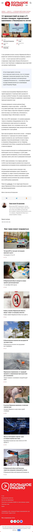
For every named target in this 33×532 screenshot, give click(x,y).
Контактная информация (8, 500)
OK (19, 530)
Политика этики (5, 504)
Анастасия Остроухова (16, 203)
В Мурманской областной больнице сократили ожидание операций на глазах (15, 469)
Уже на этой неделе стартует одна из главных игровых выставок (14, 437)
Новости (6, 34)
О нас (3, 496)
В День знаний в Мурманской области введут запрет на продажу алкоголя (14, 311)
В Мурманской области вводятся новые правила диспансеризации (15, 281)
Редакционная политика (7, 498)
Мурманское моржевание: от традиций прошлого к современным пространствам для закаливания (15, 373)
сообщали (9, 184)
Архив (3, 506)
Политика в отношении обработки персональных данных (15, 502)
